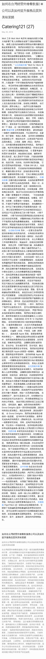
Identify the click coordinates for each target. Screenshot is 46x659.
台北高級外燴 (21, 65)
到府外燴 (12, 431)
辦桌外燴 (10, 130)
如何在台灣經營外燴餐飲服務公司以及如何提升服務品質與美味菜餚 (22, 10)
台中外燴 (24, 466)
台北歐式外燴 (14, 230)
